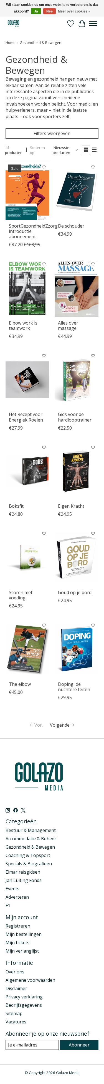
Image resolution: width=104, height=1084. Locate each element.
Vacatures (16, 1022)
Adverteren (17, 897)
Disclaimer (16, 988)
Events (12, 889)
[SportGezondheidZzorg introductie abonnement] (27, 191)
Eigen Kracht (71, 506)
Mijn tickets (17, 943)
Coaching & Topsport (28, 855)
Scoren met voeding (20, 595)
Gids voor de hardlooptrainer (75, 417)
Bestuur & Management (31, 830)
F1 (8, 905)
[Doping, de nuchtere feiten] (76, 649)
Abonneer (79, 1045)
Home (11, 42)
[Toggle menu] (92, 23)
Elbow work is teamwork (23, 325)
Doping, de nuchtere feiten (74, 686)
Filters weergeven (52, 133)
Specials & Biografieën (29, 864)
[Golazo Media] (14, 23)
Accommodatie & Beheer (31, 839)
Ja (36, 11)
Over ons (15, 972)
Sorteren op (37, 150)
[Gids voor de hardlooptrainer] (76, 379)
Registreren (18, 926)
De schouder (71, 226)
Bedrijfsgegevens (24, 1005)
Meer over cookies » (74, 11)
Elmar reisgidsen (23, 872)
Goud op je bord (75, 592)
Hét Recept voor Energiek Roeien (26, 417)
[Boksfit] (27, 471)
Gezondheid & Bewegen (30, 847)
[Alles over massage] (76, 288)
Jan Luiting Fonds (24, 880)
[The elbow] (27, 649)
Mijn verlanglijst (22, 951)
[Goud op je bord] (76, 557)
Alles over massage (68, 325)
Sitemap (14, 1013)
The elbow (20, 684)
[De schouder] (76, 191)
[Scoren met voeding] (27, 557)
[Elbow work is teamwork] (27, 288)
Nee (49, 11)
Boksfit (16, 506)
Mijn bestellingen (24, 934)
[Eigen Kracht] (76, 471)
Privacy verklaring (24, 997)
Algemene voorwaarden (30, 980)
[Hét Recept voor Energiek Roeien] (27, 379)
